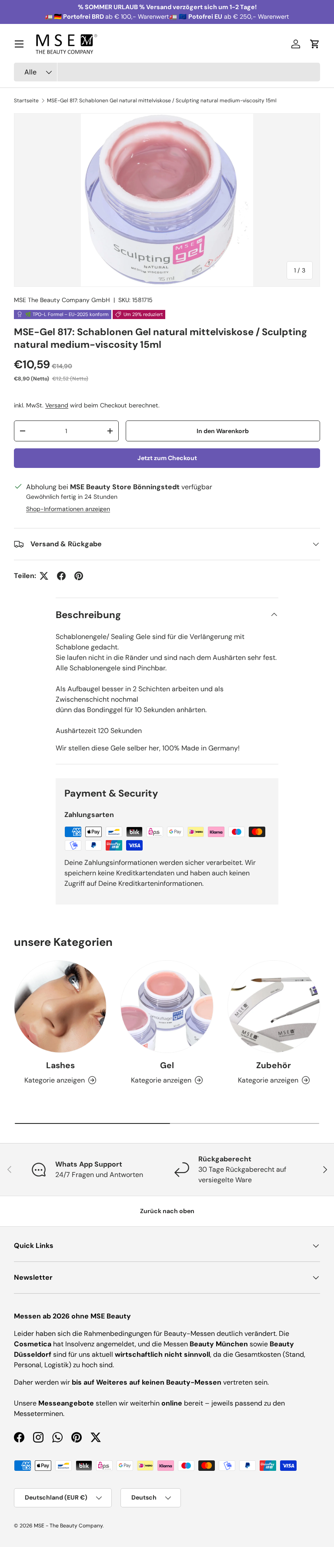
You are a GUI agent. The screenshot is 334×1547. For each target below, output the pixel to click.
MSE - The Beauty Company (68, 1525)
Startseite (26, 100)
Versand (56, 405)
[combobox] (167, 72)
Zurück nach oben (167, 1211)
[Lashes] (60, 1007)
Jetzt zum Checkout (167, 458)
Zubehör (273, 1065)
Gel (167, 1065)
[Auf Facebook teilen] (61, 576)
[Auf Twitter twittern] (44, 576)
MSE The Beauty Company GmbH (62, 300)
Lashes (60, 1065)
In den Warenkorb (223, 431)
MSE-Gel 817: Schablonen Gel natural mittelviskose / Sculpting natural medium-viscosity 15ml (162, 100)
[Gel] (167, 1007)
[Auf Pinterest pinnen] (78, 576)
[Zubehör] (274, 1007)
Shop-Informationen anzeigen (68, 509)
